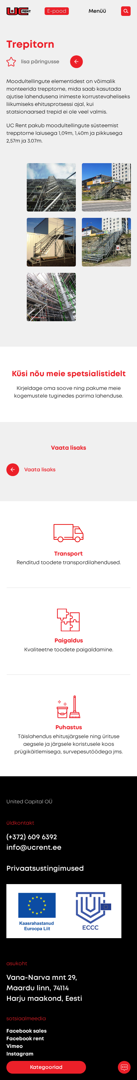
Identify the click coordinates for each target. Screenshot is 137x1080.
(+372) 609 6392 (31, 836)
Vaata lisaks (39, 469)
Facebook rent (25, 1038)
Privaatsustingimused (45, 868)
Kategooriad (46, 1067)
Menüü (97, 11)
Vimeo (14, 1046)
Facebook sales (26, 1031)
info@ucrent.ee (33, 847)
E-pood (56, 11)
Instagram (19, 1053)
